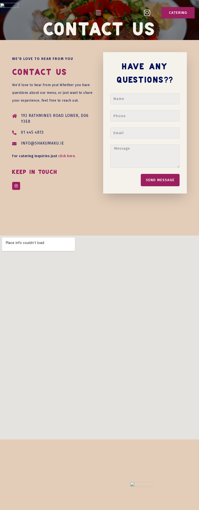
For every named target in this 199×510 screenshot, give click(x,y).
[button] (98, 13)
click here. (67, 156)
